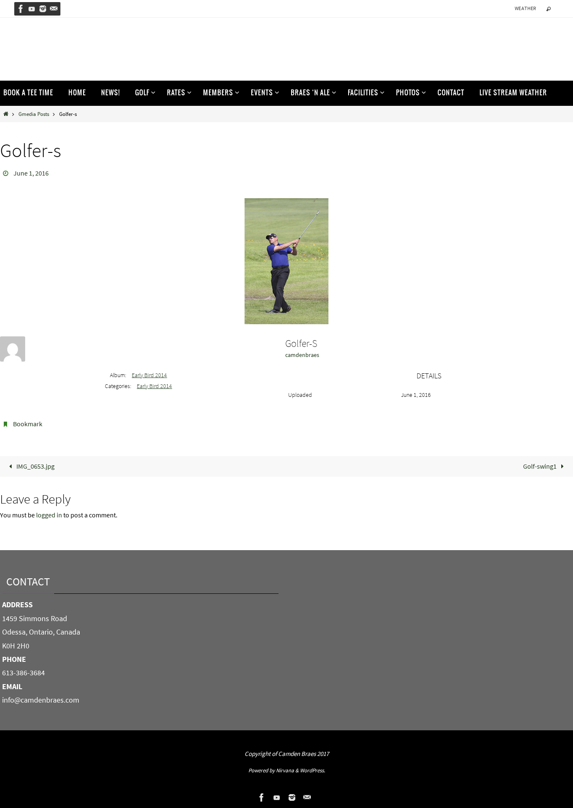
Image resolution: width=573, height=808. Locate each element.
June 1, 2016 (31, 173)
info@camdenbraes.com (40, 700)
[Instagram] (42, 9)
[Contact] (53, 9)
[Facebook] (21, 9)
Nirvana (285, 770)
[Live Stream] (32, 9)
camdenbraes (302, 355)
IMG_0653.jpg (35, 466)
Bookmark (27, 424)
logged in (49, 515)
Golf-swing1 (540, 466)
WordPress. (312, 770)
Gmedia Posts (33, 113)
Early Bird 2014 (149, 375)
